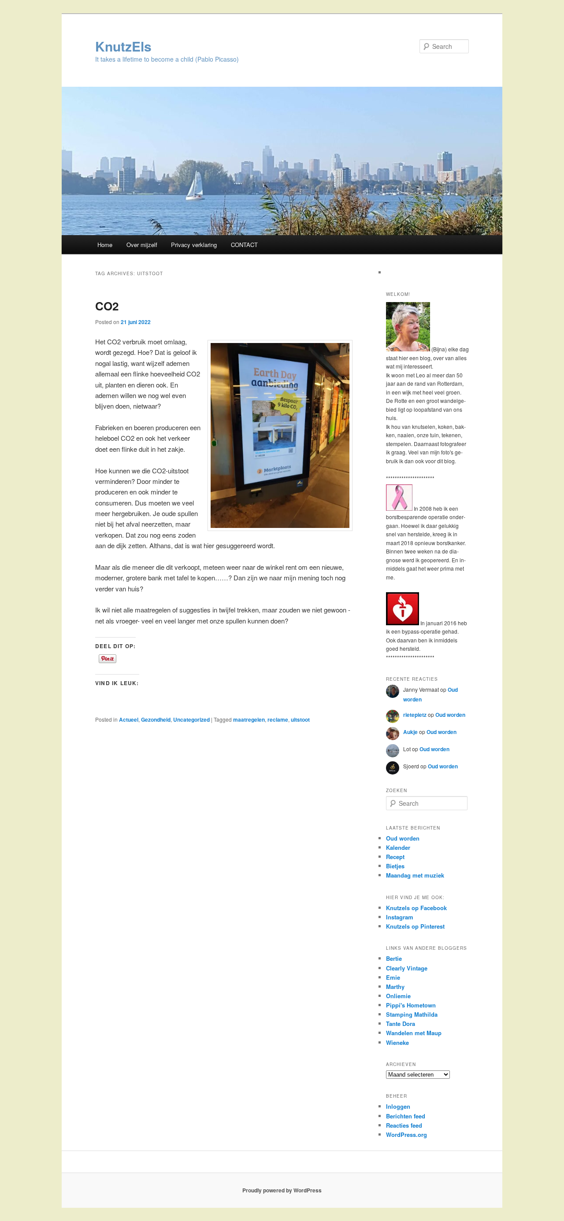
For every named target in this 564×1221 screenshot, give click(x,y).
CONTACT (244, 244)
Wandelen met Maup (414, 1033)
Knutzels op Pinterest (415, 926)
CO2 (107, 306)
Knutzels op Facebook (416, 908)
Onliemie (398, 996)
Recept (395, 856)
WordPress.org (406, 1134)
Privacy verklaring (194, 244)
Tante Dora (400, 1023)
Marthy (395, 986)
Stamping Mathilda (412, 1014)
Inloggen (398, 1106)
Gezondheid (156, 719)
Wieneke (397, 1042)
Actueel (128, 719)
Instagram (399, 917)
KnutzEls (123, 46)
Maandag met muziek (415, 875)
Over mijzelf (141, 244)
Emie (393, 977)
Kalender (398, 847)
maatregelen (249, 719)
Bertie (394, 958)
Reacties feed (404, 1125)
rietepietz (415, 715)
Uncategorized (191, 719)
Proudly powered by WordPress (282, 1190)
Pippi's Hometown (411, 1005)
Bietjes (395, 866)
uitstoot (300, 719)
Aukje (410, 732)
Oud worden (450, 715)
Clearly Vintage (406, 968)
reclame (277, 719)
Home (104, 244)
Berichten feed (405, 1116)
